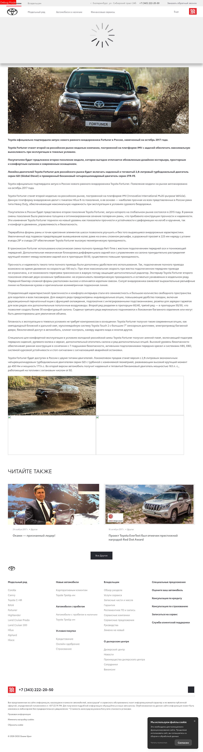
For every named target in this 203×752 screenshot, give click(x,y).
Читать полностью (159, 742)
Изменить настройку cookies (21, 719)
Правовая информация (19, 714)
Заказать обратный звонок (182, 3)
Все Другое (101, 555)
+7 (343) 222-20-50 (149, 3)
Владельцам (34, 3)
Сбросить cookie (15, 724)
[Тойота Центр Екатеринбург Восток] (193, 12)
